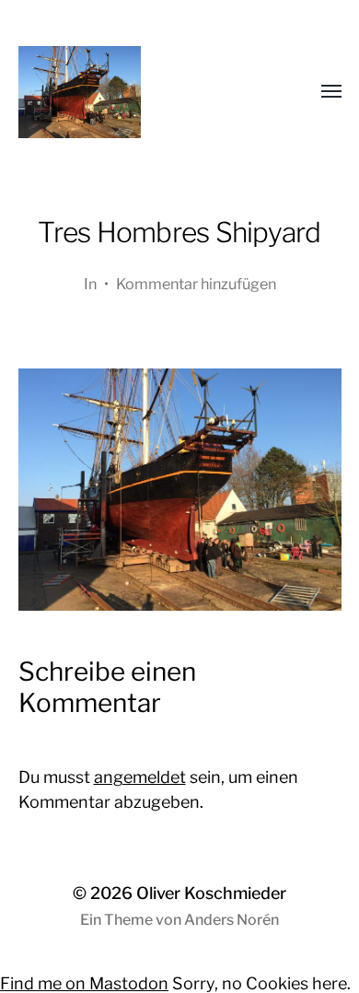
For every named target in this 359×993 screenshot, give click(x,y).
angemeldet (140, 777)
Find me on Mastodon (84, 983)
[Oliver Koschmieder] (143, 92)
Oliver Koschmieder (211, 893)
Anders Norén (231, 920)
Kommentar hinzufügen (196, 284)
